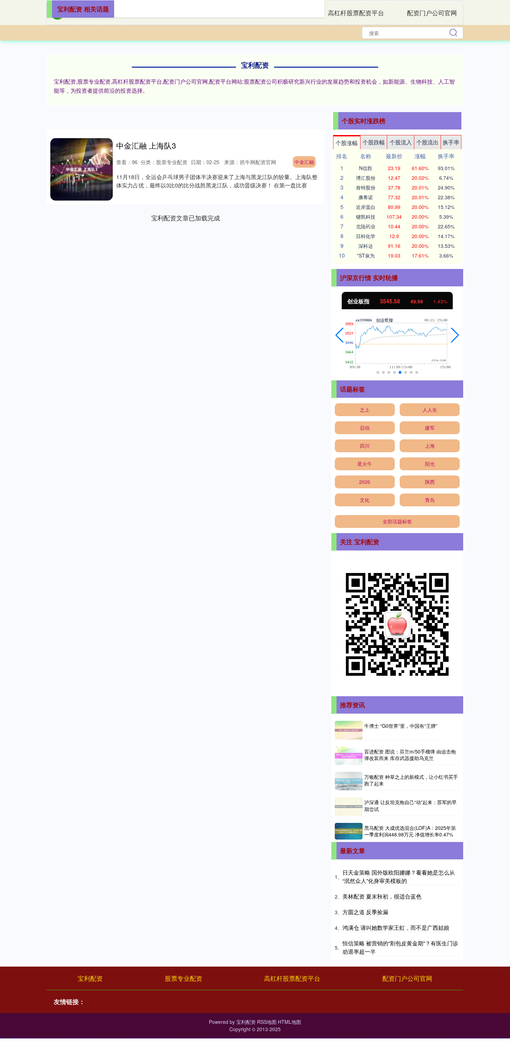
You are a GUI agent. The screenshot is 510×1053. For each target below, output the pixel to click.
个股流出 (427, 142)
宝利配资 (90, 978)
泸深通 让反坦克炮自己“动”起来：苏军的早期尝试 (410, 805)
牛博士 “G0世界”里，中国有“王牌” (400, 725)
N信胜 (365, 168)
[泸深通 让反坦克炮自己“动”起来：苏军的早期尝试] (349, 806)
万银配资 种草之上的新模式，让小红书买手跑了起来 (411, 780)
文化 (364, 499)
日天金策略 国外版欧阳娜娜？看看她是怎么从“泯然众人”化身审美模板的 (398, 876)
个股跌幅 (374, 142)
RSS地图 (267, 1021)
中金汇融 (304, 161)
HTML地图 (289, 1021)
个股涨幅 (346, 143)
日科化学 (365, 236)
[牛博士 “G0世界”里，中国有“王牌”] (349, 730)
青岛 (430, 499)
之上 (364, 409)
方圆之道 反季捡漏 (365, 912)
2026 (364, 481)
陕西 (430, 481)
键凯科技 (365, 216)
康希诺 (365, 197)
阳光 (430, 463)
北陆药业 (365, 226)
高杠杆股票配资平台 (356, 12)
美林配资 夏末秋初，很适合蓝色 (382, 896)
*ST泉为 (366, 255)
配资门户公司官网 (432, 12)
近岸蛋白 (365, 206)
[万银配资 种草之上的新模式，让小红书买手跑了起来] (349, 781)
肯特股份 (365, 187)
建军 (430, 427)
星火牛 (364, 463)
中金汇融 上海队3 (146, 145)
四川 (364, 445)
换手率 (451, 142)
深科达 (365, 245)
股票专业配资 (183, 978)
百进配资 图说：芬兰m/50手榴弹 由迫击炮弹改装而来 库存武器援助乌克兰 (410, 755)
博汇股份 (365, 177)
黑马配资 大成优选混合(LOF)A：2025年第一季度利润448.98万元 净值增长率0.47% (410, 831)
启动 (364, 427)
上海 (430, 445)
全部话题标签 (397, 521)
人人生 (430, 409)
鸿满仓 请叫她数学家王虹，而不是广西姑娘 (395, 928)
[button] (339, 335)
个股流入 (401, 142)
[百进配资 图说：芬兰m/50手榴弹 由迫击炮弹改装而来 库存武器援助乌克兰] (349, 756)
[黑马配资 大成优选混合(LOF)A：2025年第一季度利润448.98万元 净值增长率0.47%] (349, 831)
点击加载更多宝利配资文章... (186, 217)
